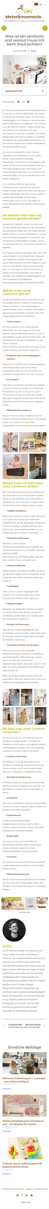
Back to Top (26, 1202)
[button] (43, 91)
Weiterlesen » (7, 1089)
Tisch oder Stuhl (27, 422)
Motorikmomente (24, 16)
